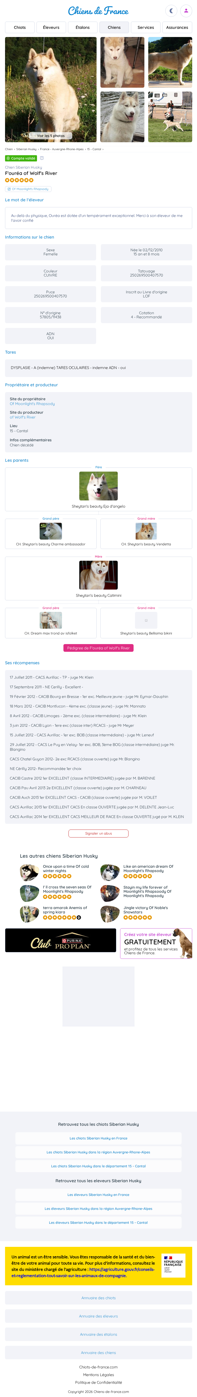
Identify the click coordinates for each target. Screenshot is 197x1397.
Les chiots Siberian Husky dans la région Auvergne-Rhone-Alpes (98, 1152)
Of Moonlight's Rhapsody (30, 189)
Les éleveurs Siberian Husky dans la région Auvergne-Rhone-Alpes (98, 1208)
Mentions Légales (98, 1374)
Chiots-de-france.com (98, 1367)
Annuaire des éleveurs (98, 1316)
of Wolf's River (23, 417)
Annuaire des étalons (98, 1334)
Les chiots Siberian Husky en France (98, 1138)
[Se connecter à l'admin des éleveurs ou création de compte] (186, 11)
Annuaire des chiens (98, 1352)
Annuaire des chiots (98, 1297)
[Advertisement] (98, 996)
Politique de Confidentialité (98, 1382)
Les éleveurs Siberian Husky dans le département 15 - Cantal (98, 1222)
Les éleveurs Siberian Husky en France (98, 1195)
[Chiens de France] (98, 10)
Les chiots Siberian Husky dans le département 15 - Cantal (98, 1166)
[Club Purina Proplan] (60, 940)
